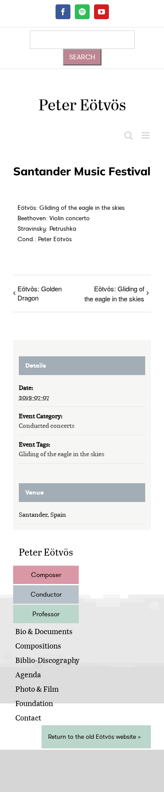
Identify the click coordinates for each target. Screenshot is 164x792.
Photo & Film (37, 689)
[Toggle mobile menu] (146, 135)
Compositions (38, 646)
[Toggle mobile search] (128, 135)
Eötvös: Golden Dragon (39, 293)
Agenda (28, 674)
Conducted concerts (46, 425)
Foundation (34, 703)
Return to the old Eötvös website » (94, 737)
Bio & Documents (44, 631)
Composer (46, 574)
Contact (28, 718)
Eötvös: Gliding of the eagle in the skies (114, 293)
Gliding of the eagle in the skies (61, 454)
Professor (45, 614)
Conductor (46, 594)
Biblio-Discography (47, 660)
